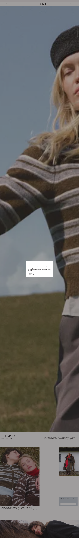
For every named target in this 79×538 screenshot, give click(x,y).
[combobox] (39, 274)
